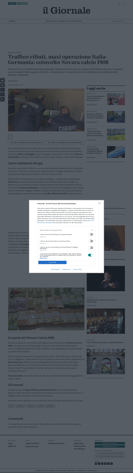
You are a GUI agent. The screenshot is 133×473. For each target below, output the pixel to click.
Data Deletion (55, 269)
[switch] (90, 234)
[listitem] (66, 230)
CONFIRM (52, 262)
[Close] (100, 204)
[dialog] (66, 236)
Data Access (66, 269)
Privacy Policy (77, 269)
